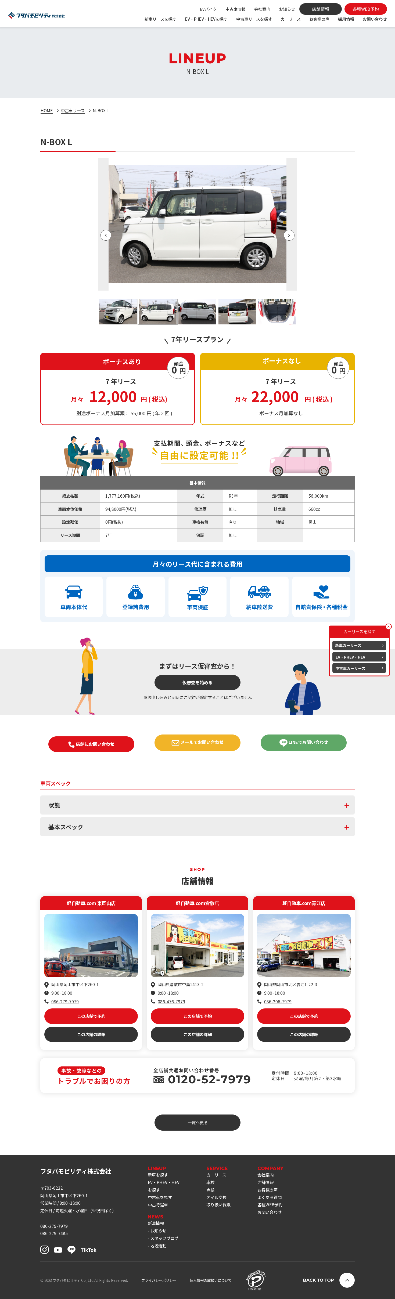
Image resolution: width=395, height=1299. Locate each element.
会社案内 (262, 9)
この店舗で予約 (91, 1016)
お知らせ (287, 9)
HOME (47, 110)
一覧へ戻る (198, 1122)
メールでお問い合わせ (201, 742)
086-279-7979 (65, 1001)
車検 (210, 1182)
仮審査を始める (197, 682)
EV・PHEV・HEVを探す (206, 19)
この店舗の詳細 (91, 1034)
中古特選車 (158, 1204)
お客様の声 (319, 19)
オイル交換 (216, 1197)
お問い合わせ (375, 19)
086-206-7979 (278, 1001)
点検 (210, 1190)
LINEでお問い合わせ (308, 742)
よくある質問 (269, 1197)
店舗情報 (265, 1182)
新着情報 (156, 1223)
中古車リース (73, 110)
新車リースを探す (161, 19)
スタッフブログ (164, 1238)
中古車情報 (235, 9)
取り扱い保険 (218, 1204)
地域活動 (158, 1246)
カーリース (291, 19)
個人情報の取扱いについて (211, 1280)
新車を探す (158, 1175)
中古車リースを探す (254, 19)
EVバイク (208, 9)
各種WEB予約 (269, 1204)
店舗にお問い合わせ (94, 744)
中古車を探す (160, 1197)
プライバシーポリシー (158, 1280)
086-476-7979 (171, 1001)
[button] (105, 235)
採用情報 (346, 19)
